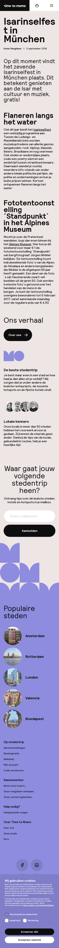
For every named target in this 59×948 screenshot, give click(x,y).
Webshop (9, 759)
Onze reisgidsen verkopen (19, 791)
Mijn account (11, 764)
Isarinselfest (42, 130)
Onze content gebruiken (18, 797)
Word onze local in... (15, 785)
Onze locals (10, 833)
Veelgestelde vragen (16, 812)
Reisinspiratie (11, 753)
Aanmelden (29, 531)
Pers (6, 839)
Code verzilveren (14, 770)
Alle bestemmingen (14, 747)
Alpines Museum (20, 244)
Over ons (14, 335)
